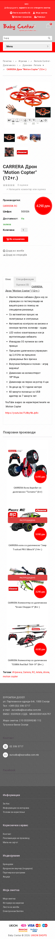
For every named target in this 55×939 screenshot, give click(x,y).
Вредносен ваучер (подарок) (18, 868)
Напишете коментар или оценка (27, 189)
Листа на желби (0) (21, 13)
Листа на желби (11, 907)
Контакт (7, 834)
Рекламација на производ (16, 838)
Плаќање (41, 17)
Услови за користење (14, 812)
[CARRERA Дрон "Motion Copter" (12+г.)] (27, 104)
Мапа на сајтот (10, 842)
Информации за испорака (16, 808)
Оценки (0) (22, 284)
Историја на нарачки (13, 903)
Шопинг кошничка (23, 17)
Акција (6, 877)
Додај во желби (15, 250)
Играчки (23, 61)
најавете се (24, 8)
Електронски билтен (13, 911)
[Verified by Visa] (34, 931)
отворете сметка (42, 8)
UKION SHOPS (39, 935)
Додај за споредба (16, 254)
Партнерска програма (14, 872)
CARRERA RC (10, 206)
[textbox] (24, 38)
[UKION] (13, 926)
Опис (8, 279)
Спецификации (25, 279)
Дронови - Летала (32, 65)
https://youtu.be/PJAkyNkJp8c (21, 412)
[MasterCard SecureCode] (23, 931)
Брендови (8, 864)
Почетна (7, 61)
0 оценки (23, 185)
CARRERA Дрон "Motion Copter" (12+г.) (26, 69)
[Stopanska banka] (24, 926)
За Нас (6, 803)
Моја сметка (41, 13)
